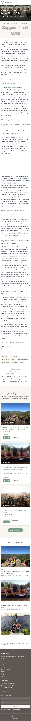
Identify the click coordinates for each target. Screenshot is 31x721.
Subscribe (15, 706)
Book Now (6, 437)
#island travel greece (23, 359)
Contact (3, 676)
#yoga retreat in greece (17, 362)
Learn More (15, 437)
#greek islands (13, 356)
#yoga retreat (5, 362)
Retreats (4, 6)
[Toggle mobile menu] (29, 2)
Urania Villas (13, 176)
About (2, 671)
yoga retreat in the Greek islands (16, 297)
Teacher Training (5, 669)
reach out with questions (16, 342)
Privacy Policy (15, 718)
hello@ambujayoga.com (8, 683)
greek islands (12, 87)
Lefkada (16, 144)
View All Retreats (14, 530)
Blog (2, 674)
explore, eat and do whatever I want (17, 63)
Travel (11, 6)
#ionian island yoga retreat (8, 359)
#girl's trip (4, 356)
